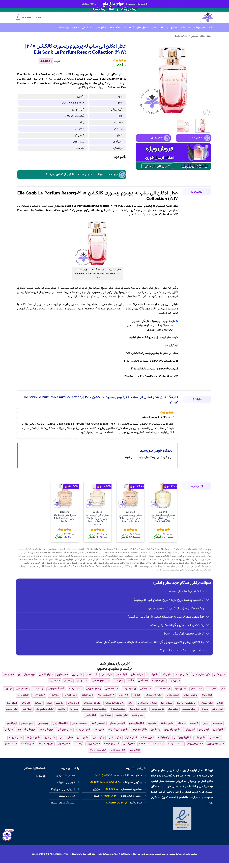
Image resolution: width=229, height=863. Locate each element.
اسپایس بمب (83, 729)
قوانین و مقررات (66, 782)
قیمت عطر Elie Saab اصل (51, 566)
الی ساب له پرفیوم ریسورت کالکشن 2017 (192, 552)
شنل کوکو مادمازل (100, 680)
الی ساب (97, 83)
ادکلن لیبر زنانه (175, 743)
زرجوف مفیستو (189, 709)
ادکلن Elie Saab (142, 549)
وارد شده (138, 457)
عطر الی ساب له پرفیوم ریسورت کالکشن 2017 (66, 559)
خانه (211, 27)
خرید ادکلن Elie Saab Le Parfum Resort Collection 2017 (62, 552)
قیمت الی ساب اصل (180, 566)
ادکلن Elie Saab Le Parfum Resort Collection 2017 (110, 549)
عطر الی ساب (94, 559)
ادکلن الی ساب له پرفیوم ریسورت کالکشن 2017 (49, 549)
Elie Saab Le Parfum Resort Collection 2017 (182, 549)
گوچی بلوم (190, 729)
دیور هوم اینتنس (26, 674)
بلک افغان (143, 680)
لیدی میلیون (27, 723)
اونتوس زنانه (172, 695)
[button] (23, 17)
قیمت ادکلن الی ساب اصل (65, 563)
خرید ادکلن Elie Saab (99, 552)
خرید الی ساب (154, 556)
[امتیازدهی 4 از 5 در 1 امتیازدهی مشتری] (95, 60)
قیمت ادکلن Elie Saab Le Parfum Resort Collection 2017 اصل (134, 563)
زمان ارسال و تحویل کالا (62, 789)
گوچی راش (204, 729)
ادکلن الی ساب (78, 549)
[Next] (139, 78)
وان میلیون (43, 723)
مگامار (130, 680)
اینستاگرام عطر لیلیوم (62, 803)
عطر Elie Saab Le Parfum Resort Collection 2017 (124, 559)
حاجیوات (152, 723)
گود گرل (136, 695)
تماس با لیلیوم (67, 796)
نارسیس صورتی (117, 723)
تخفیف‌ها (114, 27)
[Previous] (205, 78)
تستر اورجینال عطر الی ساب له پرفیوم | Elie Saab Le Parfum (130, 518)
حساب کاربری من (65, 776)
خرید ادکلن (215, 737)
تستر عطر (157, 27)
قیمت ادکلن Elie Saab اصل (91, 563)
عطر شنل (118, 680)
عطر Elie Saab (155, 559)
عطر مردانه (200, 27)
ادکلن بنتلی (82, 737)
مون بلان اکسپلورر (26, 729)
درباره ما (64, 27)
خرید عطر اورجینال (167, 337)
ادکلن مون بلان (65, 729)
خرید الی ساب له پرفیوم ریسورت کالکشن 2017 (125, 556)
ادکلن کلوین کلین (182, 737)
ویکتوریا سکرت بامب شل (94, 709)
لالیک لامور (122, 674)
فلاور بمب (99, 729)
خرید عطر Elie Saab (93, 556)
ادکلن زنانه (200, 737)
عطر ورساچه (181, 688)
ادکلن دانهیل (64, 743)
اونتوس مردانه (190, 695)
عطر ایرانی (87, 27)
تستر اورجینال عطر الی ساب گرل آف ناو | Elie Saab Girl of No (163, 518)
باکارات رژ (155, 729)
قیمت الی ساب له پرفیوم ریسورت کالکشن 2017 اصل (146, 566)
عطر (29, 79)
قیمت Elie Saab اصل (174, 563)
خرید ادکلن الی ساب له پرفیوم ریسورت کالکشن (183, 556)
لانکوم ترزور (22, 695)
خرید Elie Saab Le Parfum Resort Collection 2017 (133, 552)
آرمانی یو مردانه (111, 743)
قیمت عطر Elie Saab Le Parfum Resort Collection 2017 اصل (92, 566)
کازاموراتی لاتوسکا (138, 709)
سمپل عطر (143, 27)
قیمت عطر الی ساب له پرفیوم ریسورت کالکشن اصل (181, 569)
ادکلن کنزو (135, 750)
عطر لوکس (172, 27)
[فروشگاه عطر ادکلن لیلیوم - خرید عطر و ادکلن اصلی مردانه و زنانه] (199, 17)
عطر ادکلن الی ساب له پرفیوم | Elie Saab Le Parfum (65, 518)
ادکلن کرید (207, 695)
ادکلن (20, 79)
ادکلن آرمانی (129, 743)
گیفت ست (128, 27)
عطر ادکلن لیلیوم (201, 36)
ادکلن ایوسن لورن (215, 743)
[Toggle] (207, 591)
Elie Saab (181, 36)
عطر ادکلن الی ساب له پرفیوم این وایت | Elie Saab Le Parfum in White (97, 520)
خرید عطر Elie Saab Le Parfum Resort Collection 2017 (57, 556)
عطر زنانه (186, 27)
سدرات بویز (105, 715)
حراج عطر (101, 27)
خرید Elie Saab (165, 552)
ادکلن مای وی (93, 743)
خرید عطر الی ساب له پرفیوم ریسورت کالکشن (184, 559)
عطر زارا (74, 709)
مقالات (75, 27)
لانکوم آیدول (39, 695)
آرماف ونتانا (73, 703)
